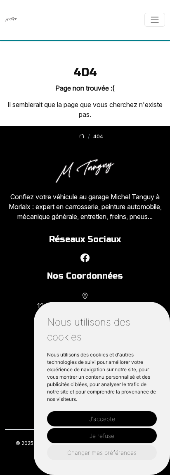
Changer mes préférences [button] (102, 452)
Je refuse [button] (102, 435)
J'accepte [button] (102, 418)
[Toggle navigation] (154, 20)
